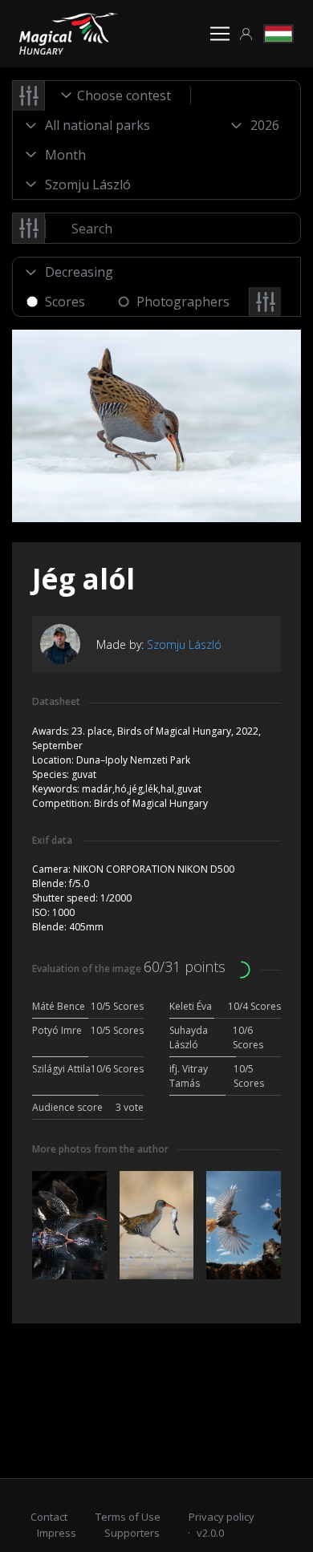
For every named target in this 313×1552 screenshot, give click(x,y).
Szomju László (184, 644)
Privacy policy (221, 1516)
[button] (246, 34)
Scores (65, 301)
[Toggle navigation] (219, 34)
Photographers (183, 301)
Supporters (132, 1533)
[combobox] (118, 95)
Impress (56, 1533)
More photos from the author (100, 1149)
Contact (48, 1516)
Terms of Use (128, 1516)
